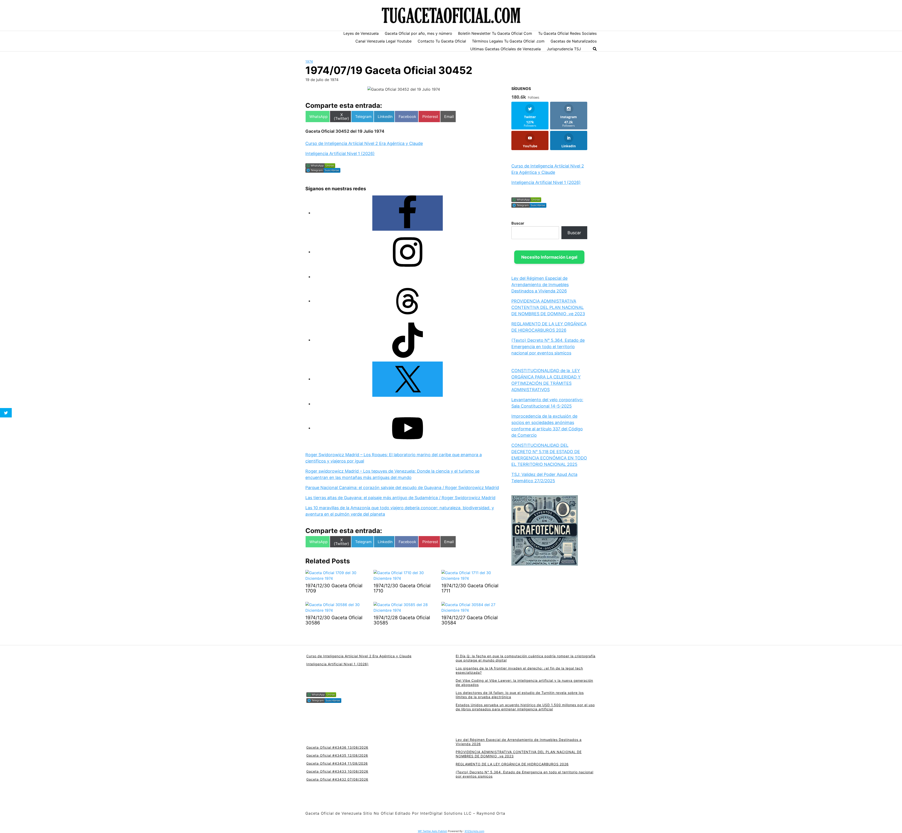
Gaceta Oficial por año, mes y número (418, 33)
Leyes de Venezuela (361, 33)
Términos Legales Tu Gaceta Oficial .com (508, 41)
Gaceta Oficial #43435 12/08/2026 (337, 755)
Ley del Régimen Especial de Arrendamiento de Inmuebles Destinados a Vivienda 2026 (540, 284)
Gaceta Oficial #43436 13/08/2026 (337, 747)
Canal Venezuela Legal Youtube (383, 41)
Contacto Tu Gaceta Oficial (442, 41)
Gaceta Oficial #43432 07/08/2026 (337, 779)
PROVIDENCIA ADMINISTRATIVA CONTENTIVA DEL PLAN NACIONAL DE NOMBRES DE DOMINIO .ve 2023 (548, 307)
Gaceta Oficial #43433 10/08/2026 (337, 771)
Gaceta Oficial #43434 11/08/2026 (337, 763)
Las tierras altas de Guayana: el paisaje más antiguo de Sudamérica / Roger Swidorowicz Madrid (400, 497)
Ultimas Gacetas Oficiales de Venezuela (505, 49)
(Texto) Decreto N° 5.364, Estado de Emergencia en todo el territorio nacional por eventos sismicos (548, 346)
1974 (309, 61)
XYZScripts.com (474, 831)
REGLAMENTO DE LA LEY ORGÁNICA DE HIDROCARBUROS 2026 (512, 764)
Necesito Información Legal (549, 257)
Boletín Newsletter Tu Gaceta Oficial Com (495, 33)
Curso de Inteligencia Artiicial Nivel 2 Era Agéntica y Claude (364, 143)
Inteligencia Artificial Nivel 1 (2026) (340, 153)
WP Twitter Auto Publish (432, 831)
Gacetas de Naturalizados (574, 41)
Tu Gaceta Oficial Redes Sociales (567, 33)
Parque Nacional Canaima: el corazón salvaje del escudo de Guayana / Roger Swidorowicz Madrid (402, 487)
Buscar (517, 223)
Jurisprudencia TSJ (564, 49)
